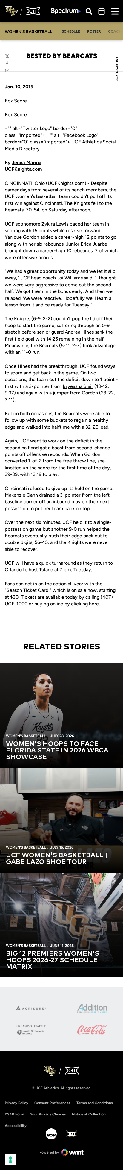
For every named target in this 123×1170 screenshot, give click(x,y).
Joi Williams (70, 278)
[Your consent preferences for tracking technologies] (10, 1159)
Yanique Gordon (22, 237)
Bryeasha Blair (78, 386)
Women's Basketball (26, 736)
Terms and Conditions (94, 1103)
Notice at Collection (89, 1114)
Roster (94, 31)
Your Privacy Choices (48, 1114)
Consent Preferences (52, 1103)
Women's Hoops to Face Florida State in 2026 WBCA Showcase (57, 751)
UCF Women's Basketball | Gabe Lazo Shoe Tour (56, 858)
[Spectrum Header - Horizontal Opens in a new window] (66, 11)
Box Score (16, 114)
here (94, 604)
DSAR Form (14, 1114)
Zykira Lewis (54, 224)
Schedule (71, 31)
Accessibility (16, 1125)
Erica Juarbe (94, 244)
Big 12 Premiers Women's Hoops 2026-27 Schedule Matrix (52, 960)
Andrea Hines (79, 332)
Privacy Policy (16, 1103)
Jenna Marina (26, 162)
